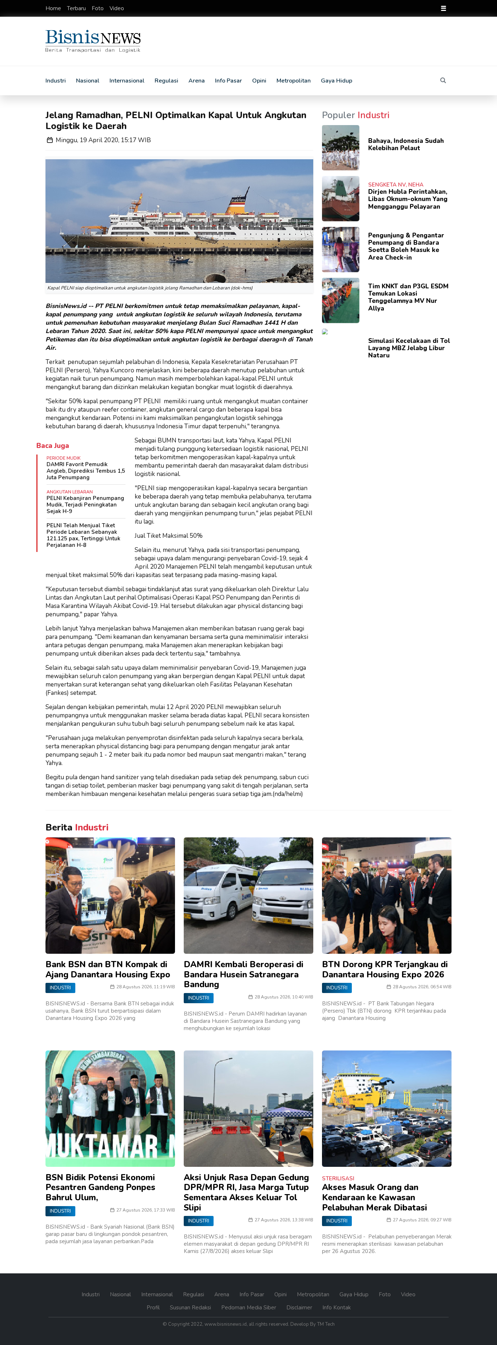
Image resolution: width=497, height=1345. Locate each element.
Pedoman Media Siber (249, 1307)
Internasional (127, 81)
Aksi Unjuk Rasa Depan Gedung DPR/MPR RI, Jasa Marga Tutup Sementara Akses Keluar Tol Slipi (246, 1192)
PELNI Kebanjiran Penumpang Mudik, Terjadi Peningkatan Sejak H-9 (85, 505)
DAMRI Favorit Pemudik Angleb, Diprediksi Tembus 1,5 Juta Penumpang (86, 471)
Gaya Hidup (336, 81)
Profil (154, 1307)
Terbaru (77, 8)
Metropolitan (294, 81)
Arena (196, 81)
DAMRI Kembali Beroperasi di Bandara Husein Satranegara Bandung (243, 974)
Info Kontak (336, 1307)
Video (117, 8)
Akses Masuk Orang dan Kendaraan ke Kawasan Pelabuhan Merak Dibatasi (374, 1197)
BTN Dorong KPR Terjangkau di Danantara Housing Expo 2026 (385, 969)
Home (54, 8)
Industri (55, 81)
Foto (98, 8)
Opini (259, 81)
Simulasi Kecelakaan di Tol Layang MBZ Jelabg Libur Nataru (409, 348)
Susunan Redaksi (191, 1307)
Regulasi (166, 81)
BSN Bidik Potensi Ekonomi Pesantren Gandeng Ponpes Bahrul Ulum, (100, 1187)
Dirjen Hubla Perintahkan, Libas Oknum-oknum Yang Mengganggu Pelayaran (408, 199)
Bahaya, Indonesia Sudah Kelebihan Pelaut (406, 144)
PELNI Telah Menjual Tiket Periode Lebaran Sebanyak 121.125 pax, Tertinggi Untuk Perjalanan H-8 (83, 535)
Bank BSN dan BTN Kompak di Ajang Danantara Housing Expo (107, 969)
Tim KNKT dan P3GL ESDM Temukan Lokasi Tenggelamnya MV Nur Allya (408, 297)
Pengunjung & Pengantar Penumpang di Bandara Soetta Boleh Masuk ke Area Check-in (406, 246)
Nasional (87, 81)
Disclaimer (300, 1307)
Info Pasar (228, 81)
